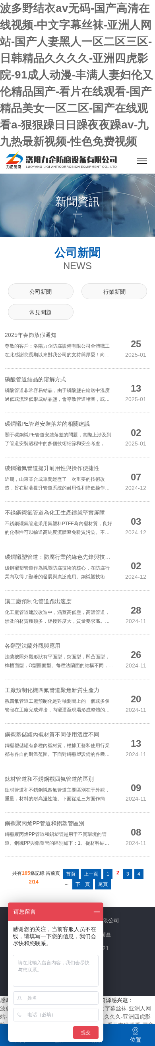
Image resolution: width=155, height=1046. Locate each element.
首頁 (71, 874)
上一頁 (91, 874)
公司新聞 (40, 292)
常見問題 (40, 312)
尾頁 (103, 884)
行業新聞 (114, 292)
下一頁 (83, 884)
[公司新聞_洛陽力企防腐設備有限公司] (61, 161)
